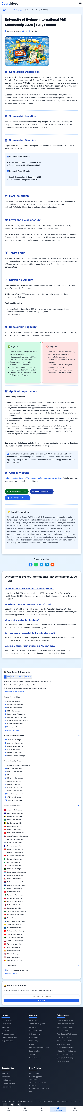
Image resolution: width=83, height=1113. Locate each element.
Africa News (6, 1024)
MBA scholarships (13, 784)
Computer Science (36, 1031)
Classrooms (6, 1077)
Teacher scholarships (14, 800)
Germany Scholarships (65, 1058)
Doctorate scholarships (15, 727)
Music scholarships (14, 781)
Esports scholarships (14, 768)
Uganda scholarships (14, 950)
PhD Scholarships (63, 1031)
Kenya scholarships (14, 869)
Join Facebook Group (42, 491)
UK (5, 677)
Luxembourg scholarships (16, 872)
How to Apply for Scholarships (18, 970)
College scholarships (14, 701)
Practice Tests (7, 1087)
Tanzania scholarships (15, 937)
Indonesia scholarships (15, 856)
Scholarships (17, 10)
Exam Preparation (8, 1083)
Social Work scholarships (16, 794)
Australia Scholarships (65, 1048)
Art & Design (34, 1020)
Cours (10, 3)
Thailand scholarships (15, 941)
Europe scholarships (14, 752)
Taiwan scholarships (14, 934)
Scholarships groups (18, 491)
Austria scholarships (14, 810)
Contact (38, 1101)
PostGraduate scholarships (17, 717)
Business (32, 1027)
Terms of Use (75, 1101)
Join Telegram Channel (19, 498)
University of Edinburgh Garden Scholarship (20, 685)
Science (32, 1054)
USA (8, 677)
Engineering (33, 1041)
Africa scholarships (14, 740)
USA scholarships (13, 957)
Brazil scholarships (14, 820)
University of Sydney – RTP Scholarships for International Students (33, 478)
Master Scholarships (14, 708)
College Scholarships (65, 1020)
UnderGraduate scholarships (17, 720)
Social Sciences (35, 1058)
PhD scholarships (13, 711)
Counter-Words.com (9, 1037)
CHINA (13, 677)
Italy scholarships (13, 862)
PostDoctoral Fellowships (16, 714)
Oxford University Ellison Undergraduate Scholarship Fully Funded (27, 682)
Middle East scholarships (16, 756)
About (30, 1101)
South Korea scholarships (16, 921)
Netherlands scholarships (16, 882)
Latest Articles (34, 1073)
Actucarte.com (7, 1020)
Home (7, 10)
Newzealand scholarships (16, 885)
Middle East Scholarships (66, 1051)
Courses (5, 1073)
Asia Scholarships (63, 1044)
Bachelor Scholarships (65, 1024)
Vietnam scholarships (15, 960)
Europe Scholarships (65, 1054)
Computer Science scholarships (18, 765)
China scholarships (14, 829)
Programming (34, 1051)
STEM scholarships (14, 797)
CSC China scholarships (15, 833)
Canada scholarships (14, 826)
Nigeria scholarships (14, 888)
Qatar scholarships (14, 905)
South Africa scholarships (16, 918)
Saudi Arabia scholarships (16, 911)
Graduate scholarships (15, 723)
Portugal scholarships (15, 901)
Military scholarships (14, 775)
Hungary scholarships (15, 852)
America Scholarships (65, 1041)
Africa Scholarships (64, 1037)
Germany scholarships (15, 849)
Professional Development (39, 1048)
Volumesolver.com (8, 1034)
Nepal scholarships (14, 878)
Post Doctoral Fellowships (67, 1034)
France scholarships (14, 846)
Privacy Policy (53, 1101)
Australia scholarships (15, 746)
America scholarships (15, 743)
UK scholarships (13, 954)
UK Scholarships (63, 1061)
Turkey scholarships (14, 944)
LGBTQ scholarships (14, 772)
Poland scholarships (14, 898)
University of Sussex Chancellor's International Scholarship (25, 688)
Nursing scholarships (15, 787)
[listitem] (5, 1105)
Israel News (6, 1027)
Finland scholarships (14, 842)
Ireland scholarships (14, 859)
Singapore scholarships (15, 914)
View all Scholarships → (12, 730)
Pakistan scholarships (15, 895)
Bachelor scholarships (15, 704)
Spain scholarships (14, 924)
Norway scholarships (14, 892)
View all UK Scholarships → (14, 691)
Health (31, 1044)
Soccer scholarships (14, 791)
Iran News (5, 1031)
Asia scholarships (13, 749)
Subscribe (41, 1000)
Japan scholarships (14, 865)
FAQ (44, 1101)
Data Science (34, 1037)
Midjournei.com (7, 1041)
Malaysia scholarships (15, 875)
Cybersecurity (34, 1034)
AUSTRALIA (20, 677)
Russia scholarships (14, 908)
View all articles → (10, 973)
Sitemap (64, 1101)
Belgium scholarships (14, 816)
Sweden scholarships (14, 928)
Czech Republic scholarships (17, 836)
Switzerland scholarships (16, 931)
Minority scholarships (15, 778)
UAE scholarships (13, 947)
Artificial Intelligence (37, 1024)
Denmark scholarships (15, 839)
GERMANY (28, 677)
